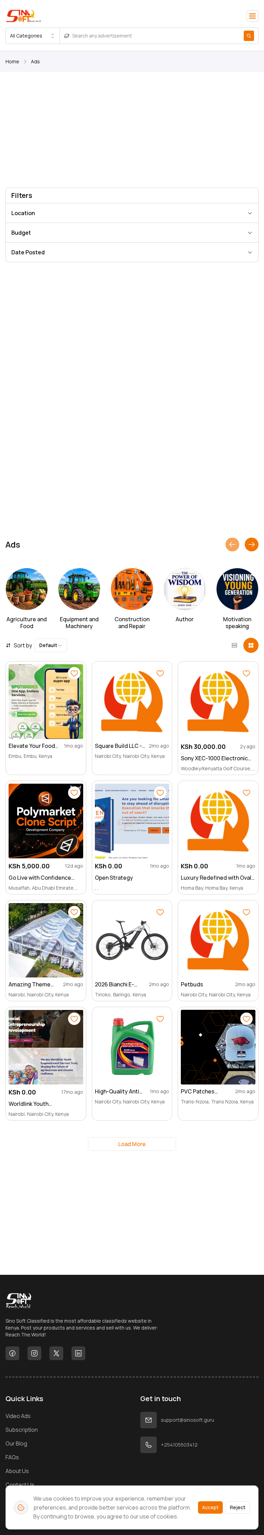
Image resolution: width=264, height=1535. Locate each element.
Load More (132, 1144)
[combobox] (32, 36)
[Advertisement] (132, 131)
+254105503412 (179, 1444)
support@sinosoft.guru (187, 1420)
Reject (237, 1507)
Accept (210, 1507)
